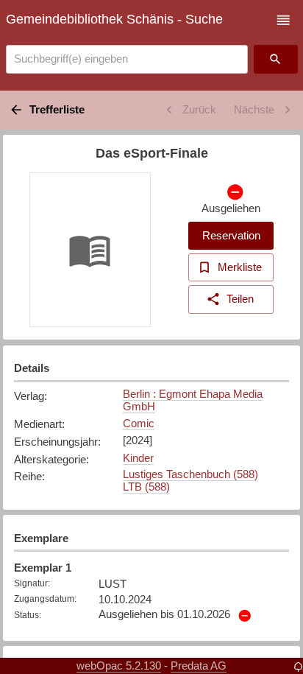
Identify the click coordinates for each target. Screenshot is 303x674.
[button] (283, 20)
